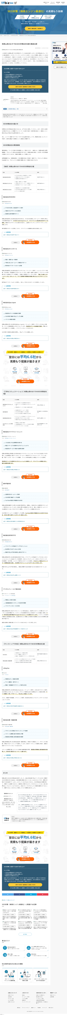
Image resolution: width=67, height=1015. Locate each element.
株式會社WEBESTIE (7, 418)
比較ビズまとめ (11, 1001)
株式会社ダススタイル (7, 183)
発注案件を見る (39, 996)
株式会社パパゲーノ (14, 98)
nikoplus (5, 654)
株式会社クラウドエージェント (10, 438)
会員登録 (10, 996)
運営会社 (18, 1007)
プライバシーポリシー (26, 1007)
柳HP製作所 (5, 411)
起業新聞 (52, 996)
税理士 (23, 995)
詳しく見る (8, 806)
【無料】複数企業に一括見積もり (35, 28)
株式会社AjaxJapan (7, 189)
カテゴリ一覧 (11, 998)
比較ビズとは (11, 995)
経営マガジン (53, 995)
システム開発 (25, 998)
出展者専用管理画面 (40, 1000)
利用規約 (39, 1007)
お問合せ (15, 242)
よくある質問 (11, 1000)
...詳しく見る (45, 103)
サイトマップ (44, 1007)
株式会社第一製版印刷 (7, 660)
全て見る (25, 934)
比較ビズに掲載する (40, 995)
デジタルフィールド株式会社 (10, 595)
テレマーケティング (26, 1001)
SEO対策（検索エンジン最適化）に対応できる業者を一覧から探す (26, 90)
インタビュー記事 (40, 998)
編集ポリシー (36, 114)
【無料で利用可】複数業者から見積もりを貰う (25, 86)
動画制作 (24, 1000)
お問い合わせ (51, 1007)
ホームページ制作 (25, 996)
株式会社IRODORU (7, 177)
